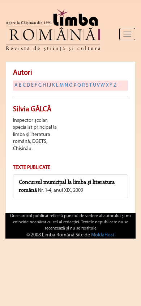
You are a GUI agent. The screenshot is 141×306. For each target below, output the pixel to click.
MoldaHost (103, 235)
